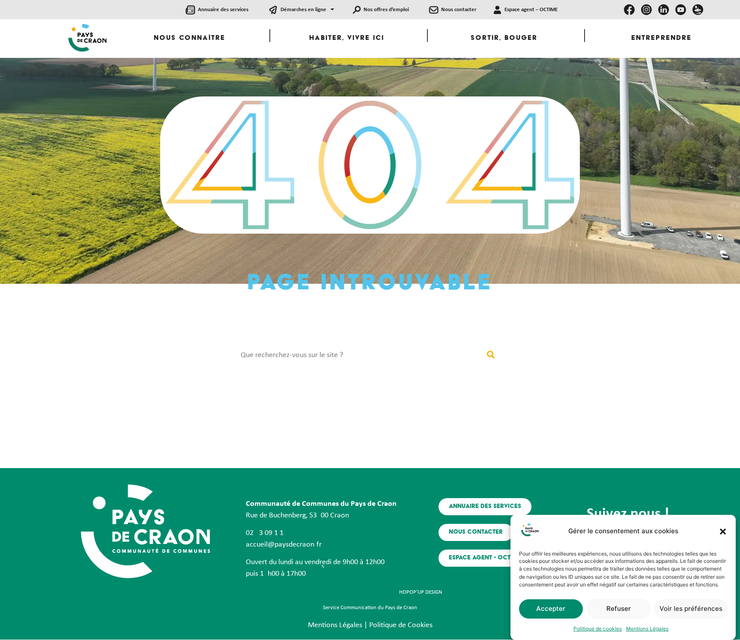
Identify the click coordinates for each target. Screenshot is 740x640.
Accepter (550, 609)
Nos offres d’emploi (386, 9)
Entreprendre (661, 38)
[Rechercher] (490, 355)
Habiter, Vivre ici (346, 38)
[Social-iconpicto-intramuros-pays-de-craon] (697, 9)
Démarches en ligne (303, 9)
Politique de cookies (597, 628)
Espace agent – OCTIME (531, 9)
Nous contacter (459, 9)
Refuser (618, 609)
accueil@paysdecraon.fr (284, 545)
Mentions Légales (647, 628)
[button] (723, 531)
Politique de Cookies (401, 625)
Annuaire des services (223, 9)
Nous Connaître (189, 38)
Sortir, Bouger (504, 38)
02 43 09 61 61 (264, 533)
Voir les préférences (690, 609)
